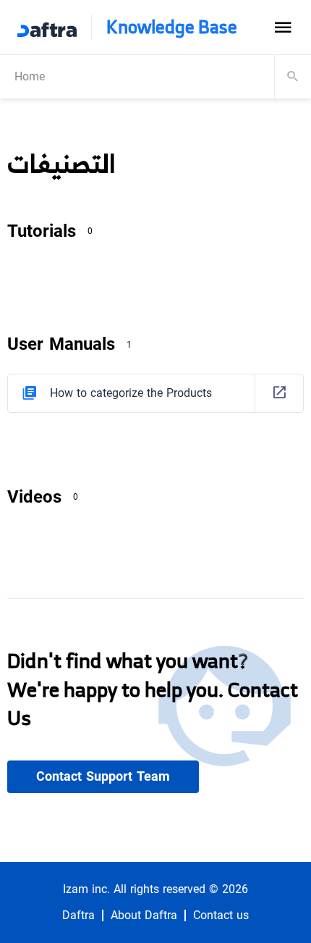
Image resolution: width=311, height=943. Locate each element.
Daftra (78, 915)
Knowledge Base (171, 27)
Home (29, 76)
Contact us (221, 915)
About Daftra (144, 915)
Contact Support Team (103, 776)
